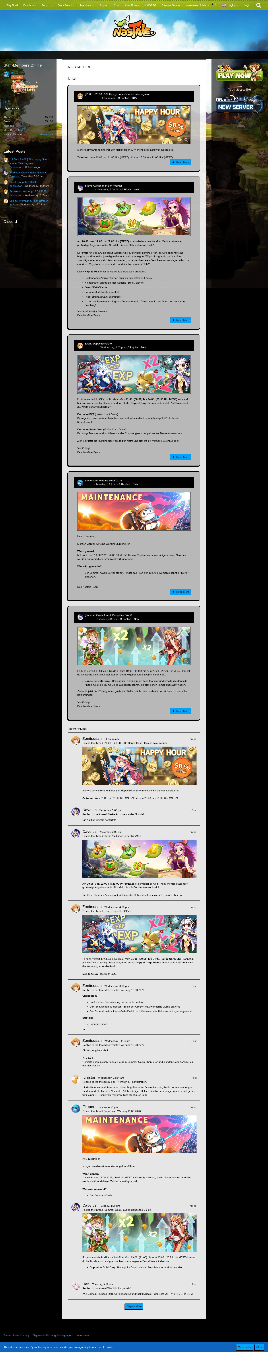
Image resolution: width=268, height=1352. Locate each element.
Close (259, 1347)
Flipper (15, 73)
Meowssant (46, 134)
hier (145, 572)
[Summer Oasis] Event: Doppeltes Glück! (108, 615)
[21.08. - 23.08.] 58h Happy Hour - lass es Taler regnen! (117, 94)
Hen (86, 1284)
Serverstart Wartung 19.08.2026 (27, 191)
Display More (134, 1306)
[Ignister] (75, 1086)
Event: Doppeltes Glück (22, 182)
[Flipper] (75, 1150)
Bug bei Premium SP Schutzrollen (28, 200)
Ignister (13, 204)
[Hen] (75, 1289)
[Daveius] (75, 814)
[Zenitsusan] (75, 768)
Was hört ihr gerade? (119, 1288)
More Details (245, 1347)
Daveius (14, 176)
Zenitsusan (15, 167)
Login (247, 5)
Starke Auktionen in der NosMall (27, 172)
